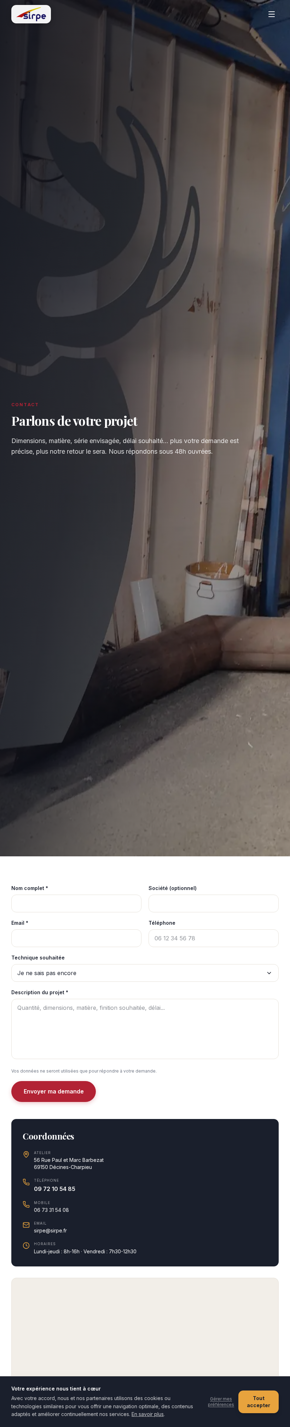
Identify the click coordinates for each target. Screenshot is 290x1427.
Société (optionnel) (173, 888)
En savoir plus (148, 1414)
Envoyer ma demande (54, 1091)
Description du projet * (39, 992)
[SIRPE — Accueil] (31, 14)
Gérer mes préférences (221, 1401)
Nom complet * (29, 888)
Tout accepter (258, 1401)
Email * (19, 923)
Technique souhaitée (38, 958)
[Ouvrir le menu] (272, 14)
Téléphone (162, 923)
